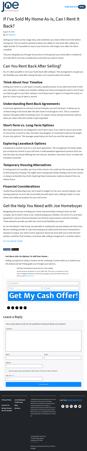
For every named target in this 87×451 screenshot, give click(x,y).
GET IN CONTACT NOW (12, 241)
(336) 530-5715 (71, 6)
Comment (9, 329)
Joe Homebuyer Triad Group (20, 401)
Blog (16, 405)
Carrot (33, 448)
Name (8, 354)
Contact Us (5, 405)
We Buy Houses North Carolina (7, 409)
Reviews (17, 408)
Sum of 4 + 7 (10, 376)
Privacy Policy (6, 400)
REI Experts (10, 34)
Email (46, 354)
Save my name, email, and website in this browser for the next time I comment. (33, 371)
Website (8, 363)
